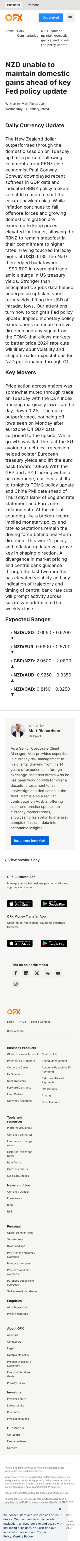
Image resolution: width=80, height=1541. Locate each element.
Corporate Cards (17, 1067)
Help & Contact (40, 1021)
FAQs (22, 1021)
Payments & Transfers (21, 1060)
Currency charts (17, 1169)
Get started (51, 17)
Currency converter (19, 1134)
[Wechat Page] (48, 973)
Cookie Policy (23, 1536)
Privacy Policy (16, 1383)
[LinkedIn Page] (26, 973)
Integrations (49, 1089)
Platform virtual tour (19, 1127)
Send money (15, 1239)
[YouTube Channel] (58, 973)
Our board (13, 1434)
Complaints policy (18, 1355)
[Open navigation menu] (70, 17)
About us (12, 1335)
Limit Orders (15, 1094)
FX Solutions (15, 1074)
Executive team (17, 1441)
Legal (10, 1348)
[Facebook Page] (16, 973)
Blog (10, 1205)
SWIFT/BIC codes (18, 1175)
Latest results (15, 1405)
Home (9, 31)
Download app (16, 1246)
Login (10, 1021)
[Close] (60, 1509)
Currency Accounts (19, 1100)
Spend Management (54, 1060)
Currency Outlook (18, 1191)
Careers (12, 1448)
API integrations (17, 1307)
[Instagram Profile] (16, 984)
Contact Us (14, 1341)
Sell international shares (22, 1291)
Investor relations (18, 1418)
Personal (34, 5)
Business (13, 5)
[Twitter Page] (37, 973)
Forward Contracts (19, 1087)
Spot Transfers (16, 1081)
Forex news (14, 1198)
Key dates (13, 1412)
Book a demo (15, 1031)
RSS (9, 1211)
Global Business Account (22, 1054)
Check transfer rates (20, 1232)
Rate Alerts (14, 1162)
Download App (51, 1102)
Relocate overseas (18, 1263)
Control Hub (49, 1054)
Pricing (46, 1095)
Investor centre (16, 1398)
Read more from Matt (30, 840)
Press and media (17, 1313)
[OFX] (13, 17)
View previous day (23, 860)
